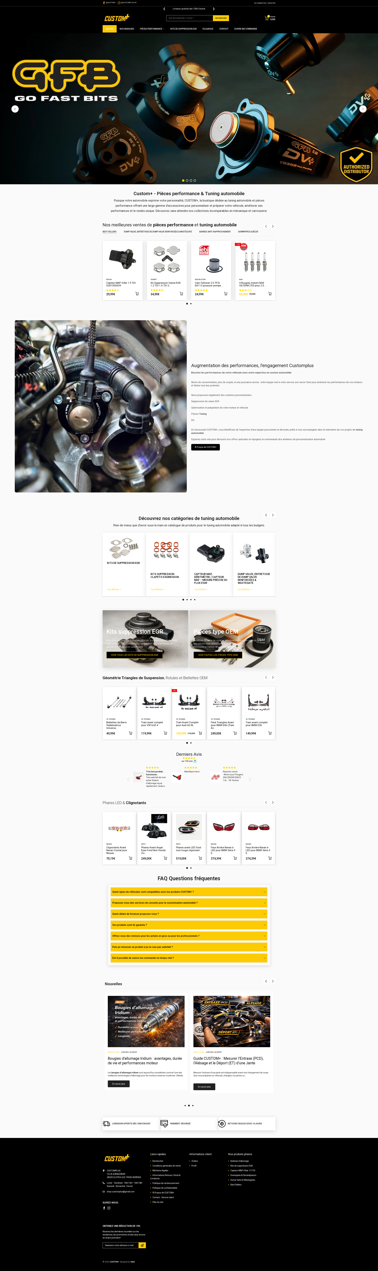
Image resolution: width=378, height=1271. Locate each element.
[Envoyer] (142, 1245)
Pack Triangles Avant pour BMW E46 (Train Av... (222, 725)
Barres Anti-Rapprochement (215, 231)
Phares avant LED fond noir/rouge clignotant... (188, 849)
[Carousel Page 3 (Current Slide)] (191, 180)
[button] (129, 779)
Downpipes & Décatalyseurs (253, 231)
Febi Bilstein (200, 279)
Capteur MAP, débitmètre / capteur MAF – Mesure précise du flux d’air (123, 578)
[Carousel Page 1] (183, 180)
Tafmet (154, 279)
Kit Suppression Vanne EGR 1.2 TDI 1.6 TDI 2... (166, 284)
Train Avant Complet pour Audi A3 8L (187, 724)
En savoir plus (118, 1087)
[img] (189, 758)
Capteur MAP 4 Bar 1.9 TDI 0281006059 (121, 284)
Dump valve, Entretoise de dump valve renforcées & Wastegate (158, 231)
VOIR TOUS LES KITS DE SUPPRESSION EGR (134, 654)
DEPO (143, 844)
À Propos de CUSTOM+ (205, 447)
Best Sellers (110, 231)
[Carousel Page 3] (191, 600)
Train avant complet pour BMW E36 (257, 724)
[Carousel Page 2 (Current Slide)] (187, 600)
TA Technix (110, 719)
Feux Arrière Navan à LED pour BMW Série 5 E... (223, 850)
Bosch (109, 279)
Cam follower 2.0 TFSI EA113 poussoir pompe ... (209, 284)
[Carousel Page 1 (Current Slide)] (187, 304)
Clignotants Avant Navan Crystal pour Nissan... (116, 850)
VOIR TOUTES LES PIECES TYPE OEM (218, 654)
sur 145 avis (187, 761)
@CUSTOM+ (111, 3)
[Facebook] (104, 1208)
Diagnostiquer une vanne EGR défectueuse (228, 1058)
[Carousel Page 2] (187, 180)
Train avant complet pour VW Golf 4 (152, 724)
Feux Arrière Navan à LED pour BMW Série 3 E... (258, 850)
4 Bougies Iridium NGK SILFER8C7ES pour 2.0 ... (252, 284)
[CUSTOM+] (117, 18)
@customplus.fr (128, 3)
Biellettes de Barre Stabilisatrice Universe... (116, 725)
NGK (241, 279)
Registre (271, 3)
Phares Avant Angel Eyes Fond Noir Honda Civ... (153, 850)
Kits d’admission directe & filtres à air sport (209, 577)
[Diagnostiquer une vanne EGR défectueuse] (231, 1021)
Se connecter (260, 3)
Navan (109, 844)
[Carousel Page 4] (195, 180)
